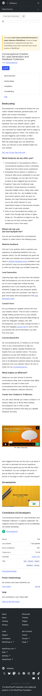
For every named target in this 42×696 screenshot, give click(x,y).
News (4, 618)
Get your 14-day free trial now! (13, 152)
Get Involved (27, 631)
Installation (8, 86)
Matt (5, 652)
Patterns (25, 625)
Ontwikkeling (9, 91)
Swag (25, 642)
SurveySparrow (11, 63)
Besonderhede (9, 76)
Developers (6, 638)
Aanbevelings (9, 81)
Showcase (26, 614)
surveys (36, 565)
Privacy (5, 625)
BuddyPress (7, 659)
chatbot (37, 561)
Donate (26, 638)
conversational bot (20, 367)
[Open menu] (38, 3)
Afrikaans (10, 668)
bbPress (6, 656)
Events (24, 635)
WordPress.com (9, 649)
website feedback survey (18, 261)
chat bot (30, 561)
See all (37, 586)
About (4, 614)
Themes (25, 618)
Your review (6, 586)
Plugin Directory (7, 9)
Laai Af (5, 68)
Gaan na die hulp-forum (11, 602)
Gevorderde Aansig (9, 571)
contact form (22, 327)
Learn (4, 631)
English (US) (36, 556)
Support (5, 635)
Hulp (5, 97)
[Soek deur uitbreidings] (24, 16)
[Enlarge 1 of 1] (37, 488)
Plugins (24, 621)
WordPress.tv (8, 642)
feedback (30, 565)
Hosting (5, 621)
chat (25, 561)
